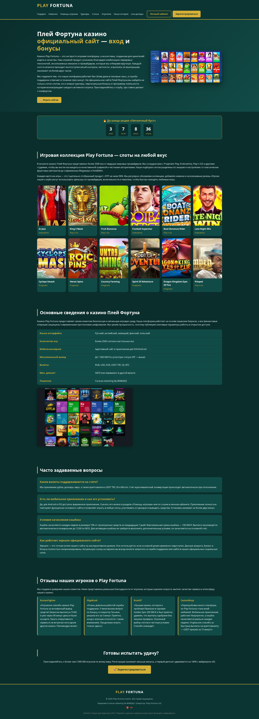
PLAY (55, 5)
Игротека (106, 14)
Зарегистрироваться (186, 14)
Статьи (95, 14)
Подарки (41, 14)
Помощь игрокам (69, 14)
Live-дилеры (137, 14)
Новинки (53, 14)
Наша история (121, 14)
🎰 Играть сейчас (49, 100)
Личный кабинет (159, 14)
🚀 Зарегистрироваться (129, 669)
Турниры (85, 14)
